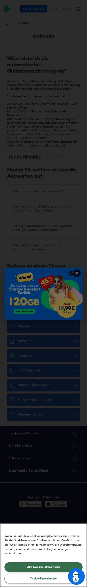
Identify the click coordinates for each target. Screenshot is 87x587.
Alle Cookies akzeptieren (43, 567)
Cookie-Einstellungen (43, 578)
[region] (43, 555)
